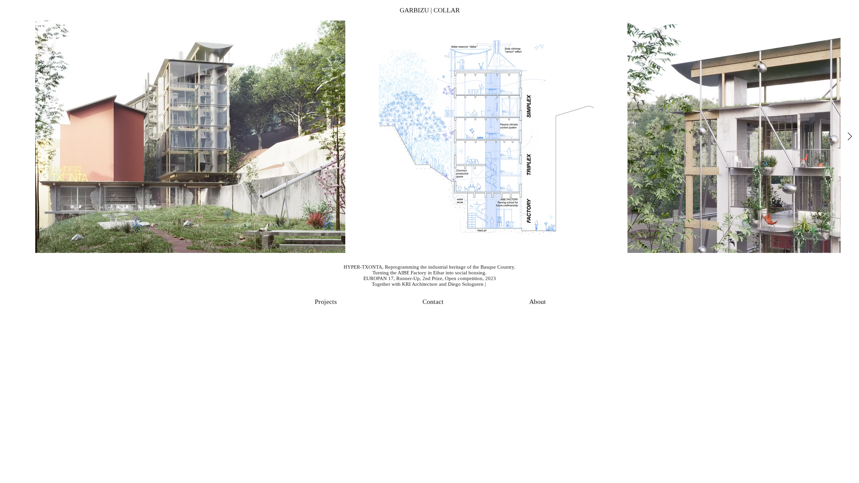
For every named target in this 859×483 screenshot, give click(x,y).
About (537, 301)
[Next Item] (849, 136)
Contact (433, 301)
